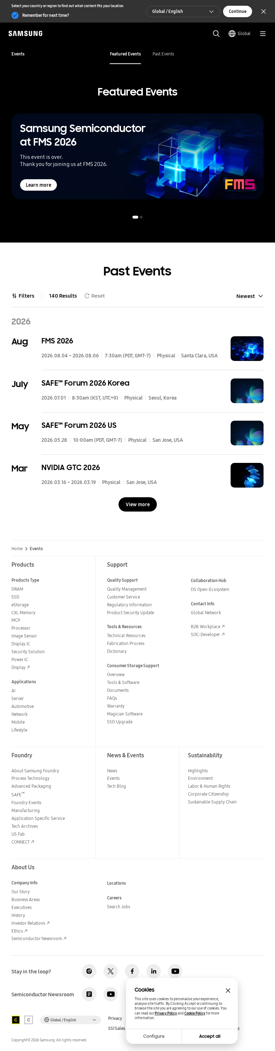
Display (18, 667)
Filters (26, 295)
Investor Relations (28, 923)
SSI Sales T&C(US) (125, 1028)
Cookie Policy (194, 1013)
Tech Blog (116, 786)
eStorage (20, 605)
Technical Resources (126, 635)
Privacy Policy (166, 1013)
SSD (15, 597)
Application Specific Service (38, 818)
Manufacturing (25, 810)
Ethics (17, 931)
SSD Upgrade (119, 722)
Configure (154, 1036)
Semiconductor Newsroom (36, 938)
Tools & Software (123, 682)
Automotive (22, 706)
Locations (116, 883)
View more (138, 504)
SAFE (18, 795)
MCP (15, 620)
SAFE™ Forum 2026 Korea (85, 383)
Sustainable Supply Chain (212, 802)
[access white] (28, 1020)
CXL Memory (23, 613)
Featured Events (125, 54)
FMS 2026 (57, 341)
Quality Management (126, 589)
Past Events (163, 54)
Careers (114, 898)
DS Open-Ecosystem (210, 589)
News (112, 771)
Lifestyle (19, 730)
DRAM (17, 589)
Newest (245, 296)
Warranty (116, 706)
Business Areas (25, 899)
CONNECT (20, 842)
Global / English (167, 11)
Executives (21, 907)
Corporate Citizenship (208, 794)
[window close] (228, 990)
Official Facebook (132, 971)
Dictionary (117, 651)
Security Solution (28, 652)
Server (17, 698)
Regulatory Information (129, 605)
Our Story (20, 892)
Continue (237, 11)
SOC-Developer (205, 634)
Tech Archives (24, 826)
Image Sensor (24, 636)
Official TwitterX (110, 971)
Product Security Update (130, 613)
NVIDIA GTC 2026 (71, 467)
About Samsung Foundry (35, 771)
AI (13, 691)
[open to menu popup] (262, 33)
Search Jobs (118, 907)
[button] (135, 217)
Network (19, 714)
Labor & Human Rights (209, 786)
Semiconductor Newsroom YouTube (110, 994)
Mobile (18, 722)
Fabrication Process (125, 643)
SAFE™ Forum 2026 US (79, 425)
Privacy (115, 1018)
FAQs (112, 698)
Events (113, 778)
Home (17, 549)
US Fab (18, 834)
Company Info (24, 883)
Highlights (198, 771)
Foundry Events (26, 803)
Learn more (38, 185)
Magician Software (125, 714)
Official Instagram (89, 971)
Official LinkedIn (153, 971)
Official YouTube (175, 971)
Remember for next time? (45, 15)
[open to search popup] (216, 33)
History (18, 915)
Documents (118, 690)
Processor (20, 628)
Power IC (19, 659)
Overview (116, 674)
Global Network (206, 613)
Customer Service (123, 597)
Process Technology (30, 778)
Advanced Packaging (31, 786)
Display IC (20, 644)
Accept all (210, 1036)
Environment (200, 778)
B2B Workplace (205, 627)
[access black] (15, 1020)
